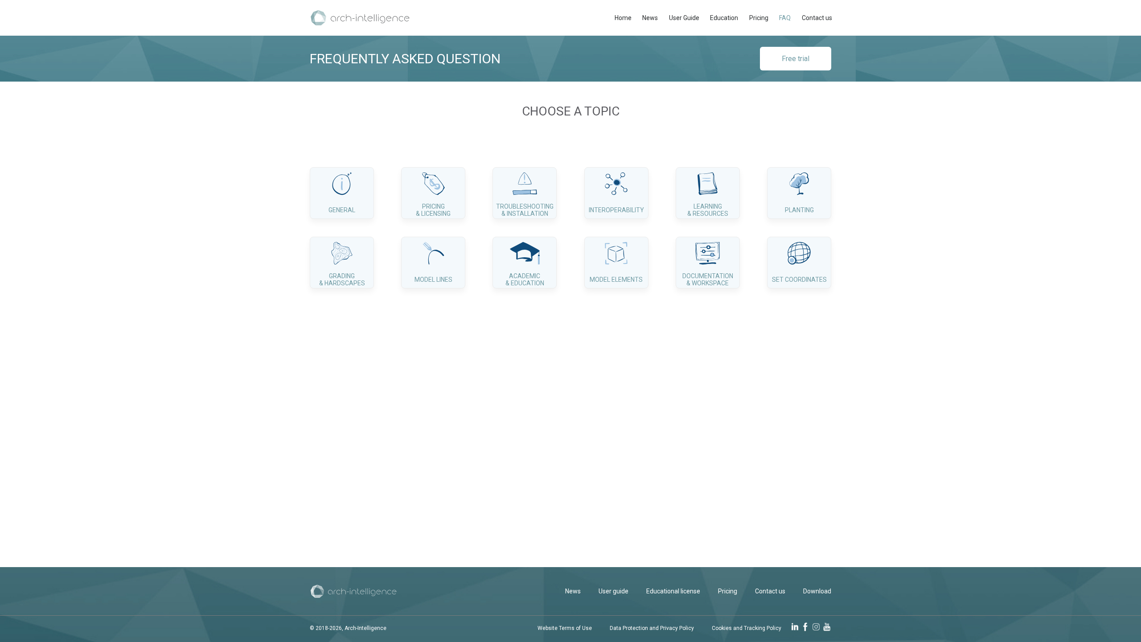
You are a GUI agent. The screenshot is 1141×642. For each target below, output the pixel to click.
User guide (613, 591)
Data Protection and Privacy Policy (652, 628)
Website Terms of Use (565, 628)
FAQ (785, 17)
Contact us (817, 17)
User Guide (684, 17)
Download (817, 591)
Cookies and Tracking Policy (746, 628)
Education (724, 17)
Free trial (795, 58)
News (650, 17)
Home (623, 17)
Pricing (758, 17)
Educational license (673, 591)
